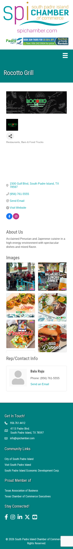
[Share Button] (10, 136)
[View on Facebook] (9, 218)
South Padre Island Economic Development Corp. (32, 470)
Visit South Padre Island (18, 464)
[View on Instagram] (16, 218)
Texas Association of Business (21, 490)
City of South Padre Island (19, 459)
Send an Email (39, 384)
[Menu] (65, 55)
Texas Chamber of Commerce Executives (28, 496)
